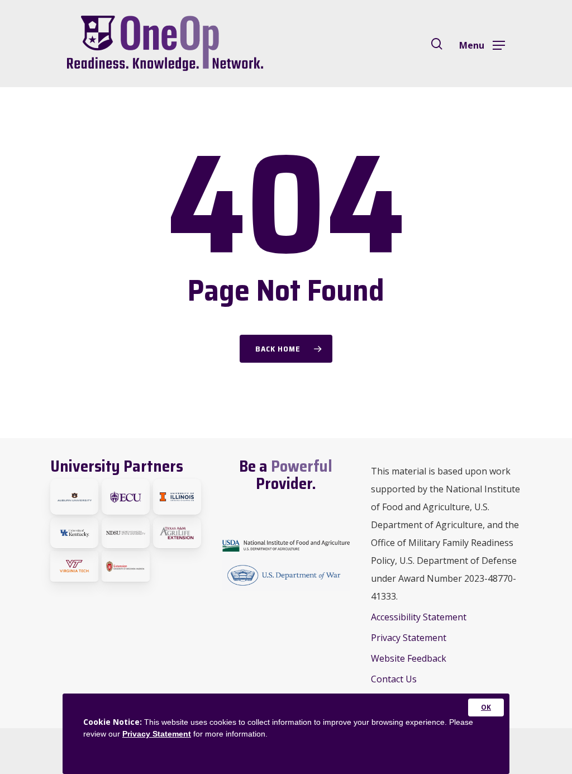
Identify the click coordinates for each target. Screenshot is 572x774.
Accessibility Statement (418, 617)
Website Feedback (408, 658)
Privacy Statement (408, 637)
